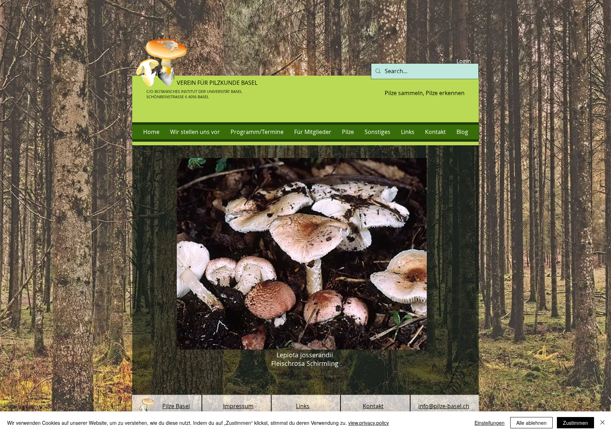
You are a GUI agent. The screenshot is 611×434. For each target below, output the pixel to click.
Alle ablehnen (531, 422)
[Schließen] (602, 422)
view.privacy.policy (368, 422)
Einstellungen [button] (490, 422)
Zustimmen (575, 422)
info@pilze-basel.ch (443, 406)
